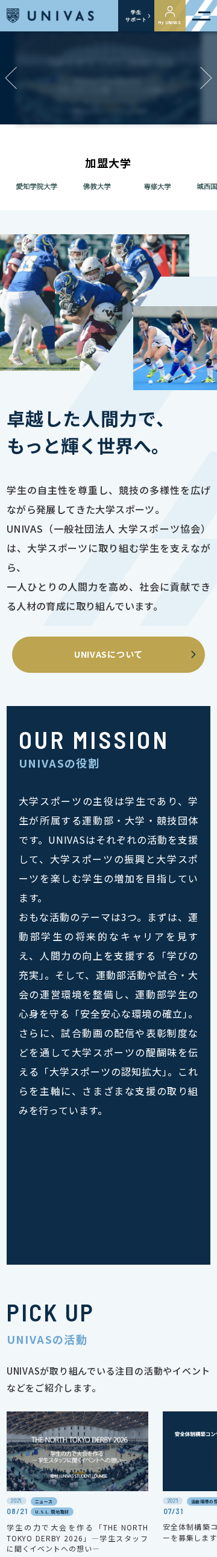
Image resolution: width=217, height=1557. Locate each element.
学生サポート (135, 15)
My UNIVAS (170, 22)
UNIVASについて (108, 654)
